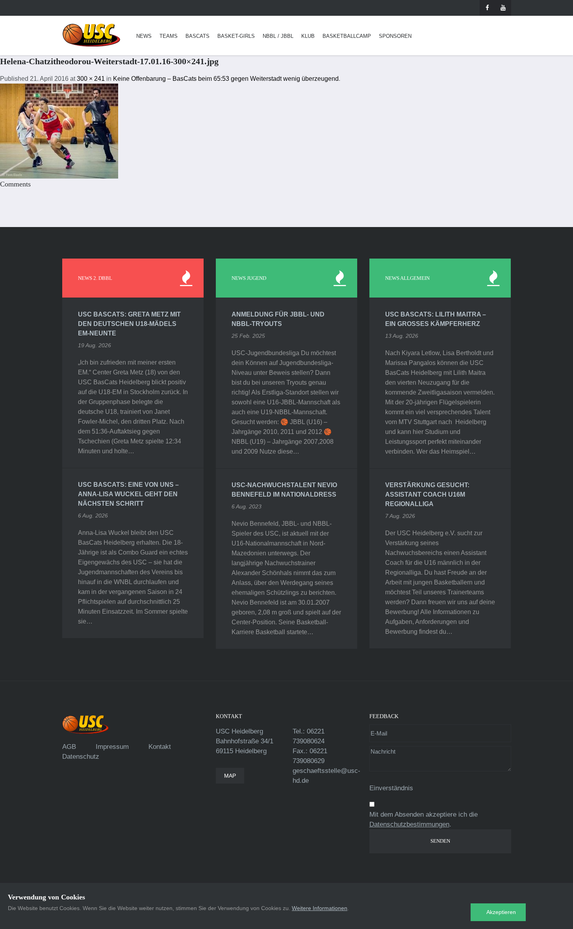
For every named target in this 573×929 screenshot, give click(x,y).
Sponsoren (395, 36)
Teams (168, 36)
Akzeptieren (501, 912)
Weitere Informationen (319, 908)
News (144, 36)
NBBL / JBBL (278, 36)
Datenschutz (80, 756)
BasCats (197, 36)
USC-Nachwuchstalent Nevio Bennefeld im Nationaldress (284, 490)
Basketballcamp (347, 36)
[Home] (91, 35)
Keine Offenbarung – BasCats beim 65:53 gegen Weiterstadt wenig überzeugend (226, 78)
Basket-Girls (236, 36)
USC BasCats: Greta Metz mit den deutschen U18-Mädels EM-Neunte (129, 324)
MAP (230, 776)
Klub (308, 36)
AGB (69, 746)
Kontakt (159, 746)
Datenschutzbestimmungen (409, 824)
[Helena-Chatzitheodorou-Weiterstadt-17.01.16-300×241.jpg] (59, 130)
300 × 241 (91, 78)
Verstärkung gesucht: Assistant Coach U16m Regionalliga (427, 494)
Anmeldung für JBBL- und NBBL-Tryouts (278, 319)
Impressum (112, 746)
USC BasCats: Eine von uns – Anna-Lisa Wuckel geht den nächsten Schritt (128, 494)
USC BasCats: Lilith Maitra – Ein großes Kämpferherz (435, 319)
